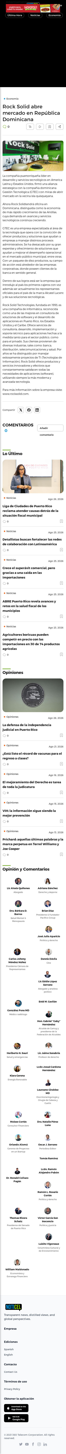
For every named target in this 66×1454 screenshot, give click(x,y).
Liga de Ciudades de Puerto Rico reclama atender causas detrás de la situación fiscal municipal (30, 510)
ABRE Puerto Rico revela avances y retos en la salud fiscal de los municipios (29, 605)
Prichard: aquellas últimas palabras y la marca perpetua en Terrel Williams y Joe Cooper (33, 843)
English (8, 1354)
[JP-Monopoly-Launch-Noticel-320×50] (33, 8)
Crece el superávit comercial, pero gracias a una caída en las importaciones (29, 572)
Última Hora (14, 15)
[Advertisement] (33, 54)
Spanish (9, 1349)
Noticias (35, 15)
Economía (55, 15)
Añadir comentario (47, 429)
